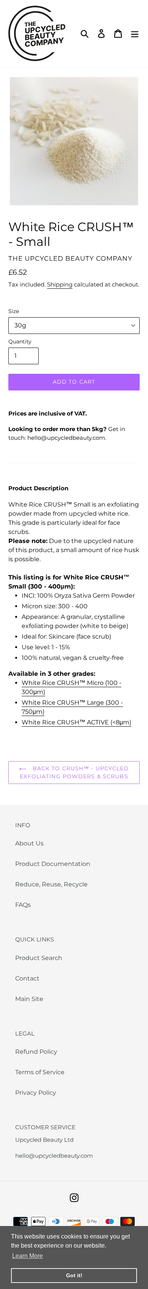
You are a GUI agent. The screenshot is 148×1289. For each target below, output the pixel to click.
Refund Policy (36, 1051)
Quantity (19, 341)
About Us (29, 843)
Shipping (59, 284)
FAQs (23, 904)
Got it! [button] (74, 1275)
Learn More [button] (27, 1256)
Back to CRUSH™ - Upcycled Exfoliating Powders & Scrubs (74, 772)
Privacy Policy (35, 1092)
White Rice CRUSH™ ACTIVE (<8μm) (76, 722)
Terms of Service (40, 1072)
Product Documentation (52, 863)
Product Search (38, 958)
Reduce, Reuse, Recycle (51, 884)
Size (13, 311)
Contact (27, 978)
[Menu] (134, 33)
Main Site (29, 999)
